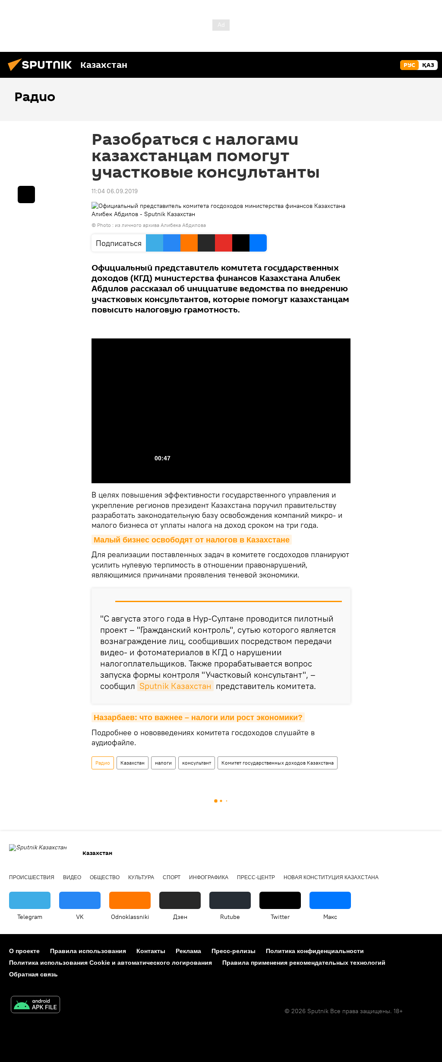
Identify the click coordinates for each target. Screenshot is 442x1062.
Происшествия (31, 877)
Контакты (150, 950)
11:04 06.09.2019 (115, 191)
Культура (141, 877)
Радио (102, 762)
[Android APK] (35, 1005)
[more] (26, 194)
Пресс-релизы (234, 950)
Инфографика (208, 877)
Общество (105, 877)
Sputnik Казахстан (175, 685)
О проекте (24, 950)
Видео (72, 877)
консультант (196, 762)
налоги (163, 762)
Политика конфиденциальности (315, 950)
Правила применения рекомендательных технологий (303, 962)
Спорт (171, 877)
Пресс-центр (256, 877)
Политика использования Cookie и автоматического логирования (110, 962)
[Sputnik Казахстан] (42, 72)
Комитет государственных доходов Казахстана (277, 762)
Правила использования (88, 950)
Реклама (188, 950)
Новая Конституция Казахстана (331, 877)
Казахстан (132, 762)
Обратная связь (33, 974)
